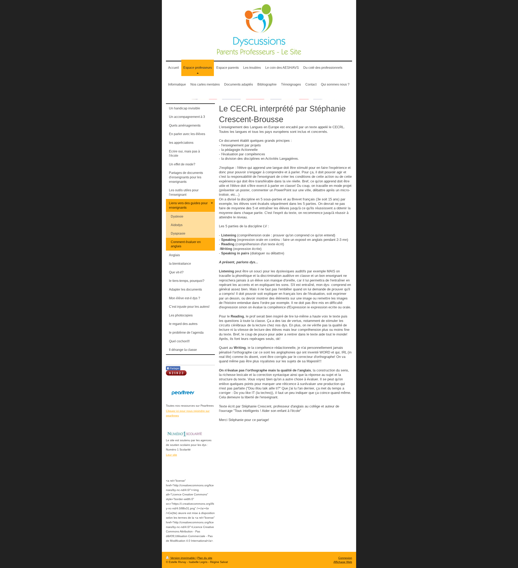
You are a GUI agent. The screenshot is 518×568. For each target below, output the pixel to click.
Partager (174, 368)
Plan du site (204, 558)
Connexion (345, 558)
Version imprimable (183, 558)
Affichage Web (342, 562)
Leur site (171, 454)
